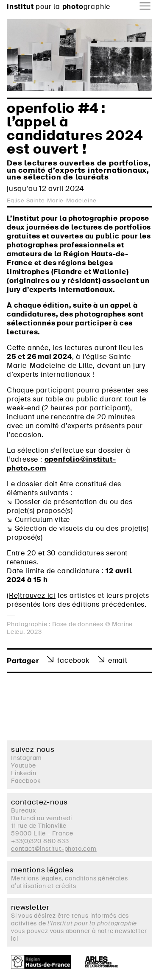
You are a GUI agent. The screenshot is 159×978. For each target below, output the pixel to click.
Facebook (73, 660)
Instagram (26, 758)
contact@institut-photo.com (54, 848)
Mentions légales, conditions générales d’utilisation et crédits (69, 882)
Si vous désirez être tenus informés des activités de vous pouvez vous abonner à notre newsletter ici (79, 927)
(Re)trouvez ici (31, 595)
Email (117, 660)
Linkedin (23, 773)
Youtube (23, 765)
